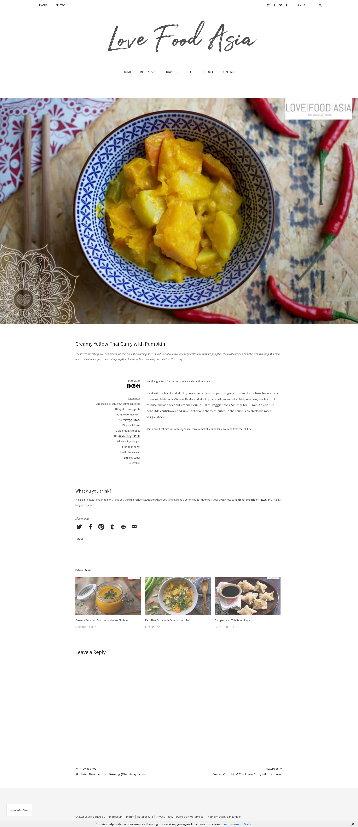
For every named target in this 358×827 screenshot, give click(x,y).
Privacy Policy (164, 817)
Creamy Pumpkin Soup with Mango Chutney (102, 620)
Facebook (274, 5)
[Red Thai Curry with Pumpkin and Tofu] (178, 596)
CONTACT (228, 72)
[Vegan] (133, 387)
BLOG (190, 72)
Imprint (130, 817)
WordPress (196, 817)
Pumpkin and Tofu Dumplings (232, 620)
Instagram (268, 5)
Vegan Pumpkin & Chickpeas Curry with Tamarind (248, 771)
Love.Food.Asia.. (95, 817)
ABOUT (208, 72)
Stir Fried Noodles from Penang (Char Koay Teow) (110, 771)
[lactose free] (138, 387)
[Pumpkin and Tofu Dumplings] (248, 596)
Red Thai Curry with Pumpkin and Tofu (168, 620)
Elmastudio (234, 817)
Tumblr (286, 5)
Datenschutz (145, 817)
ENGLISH (44, 5)
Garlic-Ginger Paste (129, 436)
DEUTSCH (61, 5)
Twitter (280, 5)
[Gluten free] (129, 387)
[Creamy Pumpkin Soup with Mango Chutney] (108, 596)
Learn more (231, 824)
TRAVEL (169, 72)
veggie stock (133, 420)
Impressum (115, 817)
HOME (127, 72)
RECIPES (146, 72)
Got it (248, 824)
